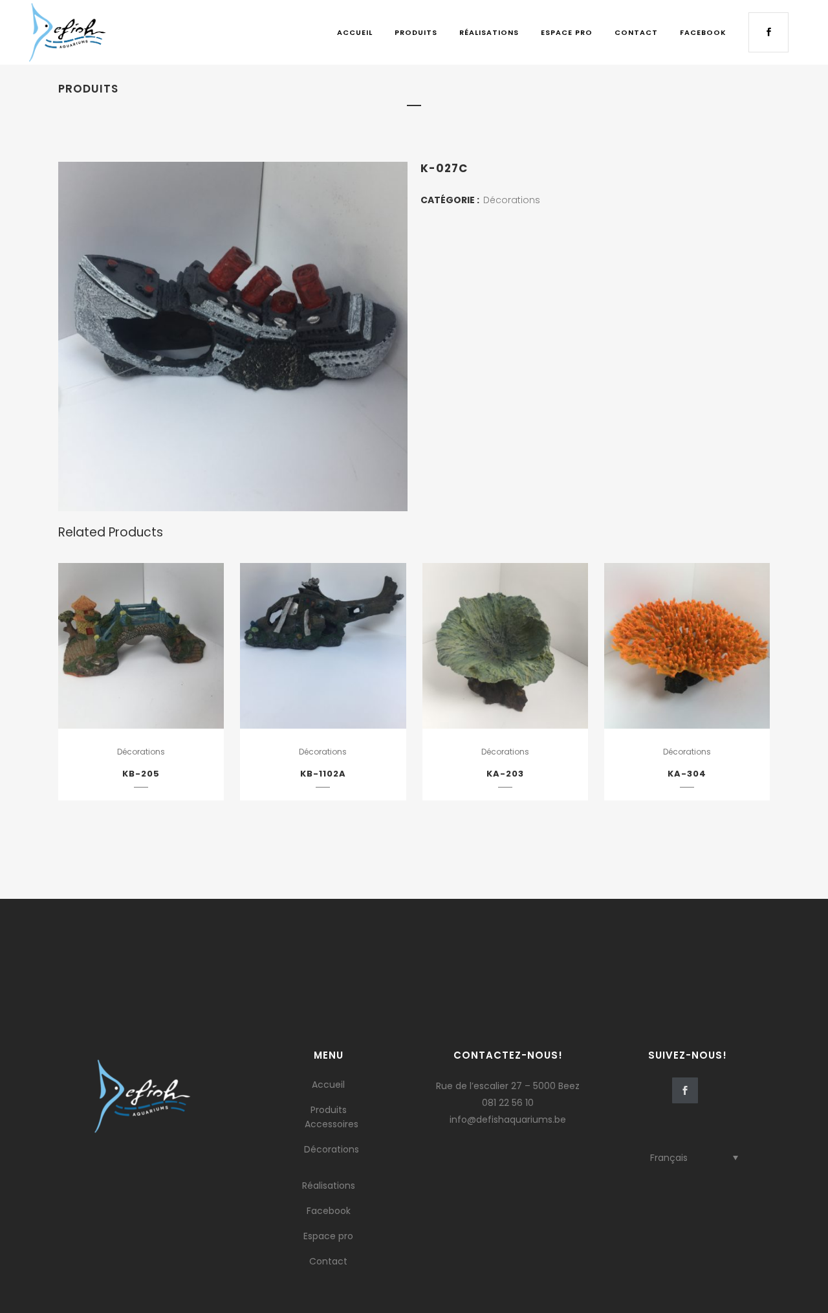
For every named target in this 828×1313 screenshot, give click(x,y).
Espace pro (328, 1236)
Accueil (328, 1084)
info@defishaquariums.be (508, 1119)
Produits (328, 1109)
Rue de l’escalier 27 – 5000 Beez (508, 1085)
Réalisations (328, 1185)
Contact (328, 1261)
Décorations (511, 199)
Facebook (329, 1210)
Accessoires (331, 1124)
